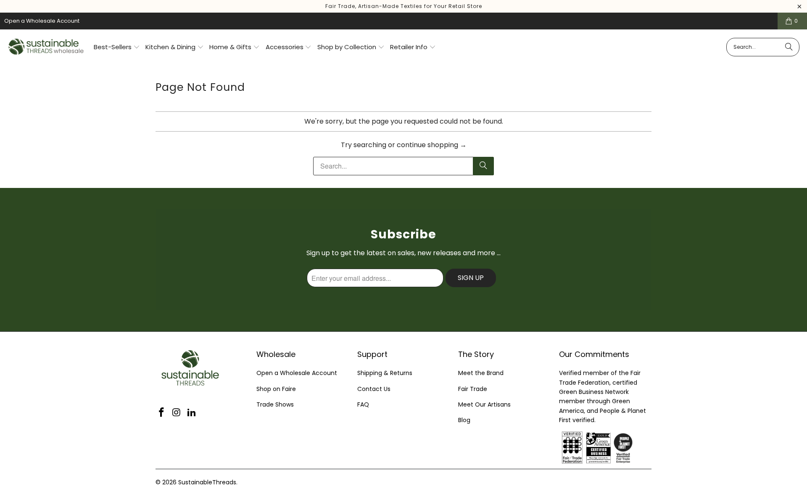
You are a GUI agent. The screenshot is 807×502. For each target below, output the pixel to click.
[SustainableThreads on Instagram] (177, 412)
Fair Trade (472, 389)
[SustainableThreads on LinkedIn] (191, 412)
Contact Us (373, 389)
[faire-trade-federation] (643, 436)
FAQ (363, 404)
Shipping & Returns (384, 373)
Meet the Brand (481, 373)
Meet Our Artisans (484, 404)
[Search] (788, 47)
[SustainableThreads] (46, 47)
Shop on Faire (276, 389)
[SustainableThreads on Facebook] (162, 412)
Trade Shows (275, 404)
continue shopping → (432, 145)
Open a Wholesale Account (41, 21)
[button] (117, 47)
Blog (464, 420)
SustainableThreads (207, 482)
